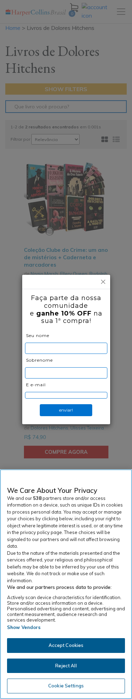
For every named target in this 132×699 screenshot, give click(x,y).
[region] (66, 584)
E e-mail (36, 384)
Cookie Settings (66, 685)
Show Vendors (24, 627)
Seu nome (37, 335)
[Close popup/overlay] (103, 282)
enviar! (66, 410)
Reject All (65, 665)
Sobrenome (39, 360)
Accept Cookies (66, 645)
